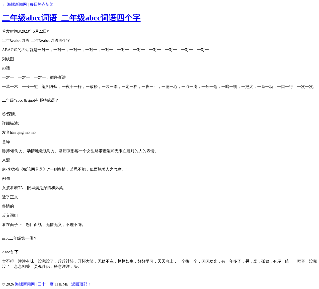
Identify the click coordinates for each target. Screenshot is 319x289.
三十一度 (46, 284)
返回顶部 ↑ (80, 284)
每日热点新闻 (42, 4)
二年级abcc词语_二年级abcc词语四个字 (71, 17)
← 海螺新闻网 (14, 4)
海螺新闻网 (25, 284)
